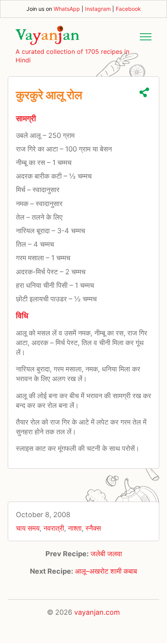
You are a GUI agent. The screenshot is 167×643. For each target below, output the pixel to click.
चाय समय (28, 528)
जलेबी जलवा (106, 554)
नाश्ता (75, 528)
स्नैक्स (93, 528)
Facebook (128, 8)
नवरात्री (53, 528)
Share (144, 92)
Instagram (98, 8)
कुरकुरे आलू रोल (49, 95)
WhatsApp (67, 8)
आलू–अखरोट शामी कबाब (106, 571)
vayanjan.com (97, 612)
